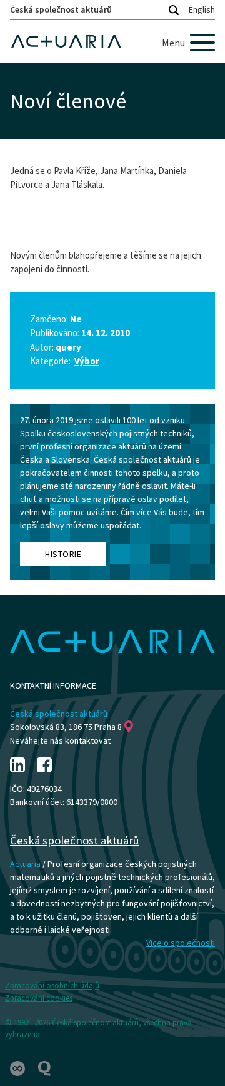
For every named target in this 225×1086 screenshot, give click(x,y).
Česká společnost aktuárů (61, 9)
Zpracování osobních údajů (52, 985)
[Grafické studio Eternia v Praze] (18, 1067)
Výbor (86, 361)
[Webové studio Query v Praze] (44, 1067)
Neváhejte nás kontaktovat (60, 740)
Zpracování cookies (38, 998)
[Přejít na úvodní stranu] (112, 41)
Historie (63, 554)
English (202, 9)
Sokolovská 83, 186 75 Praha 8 (66, 726)
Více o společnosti (180, 942)
